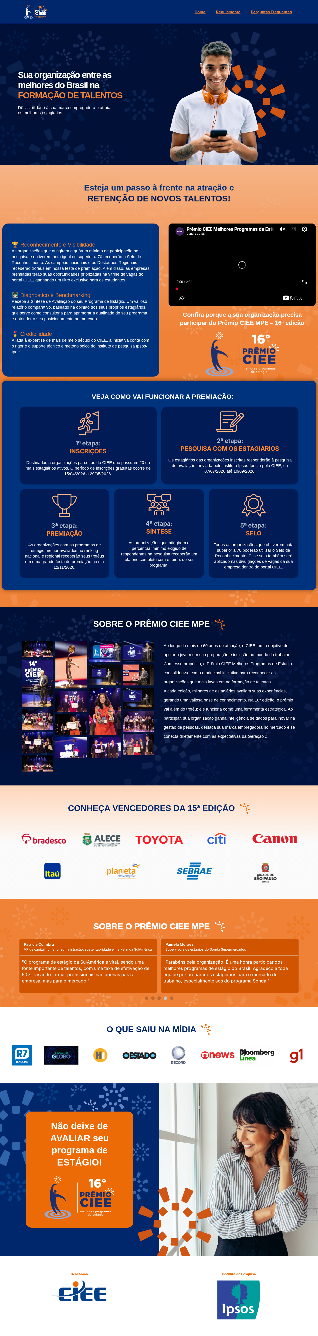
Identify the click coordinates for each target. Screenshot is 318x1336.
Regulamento (228, 12)
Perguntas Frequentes (271, 12)
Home (200, 12)
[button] (146, 998)
